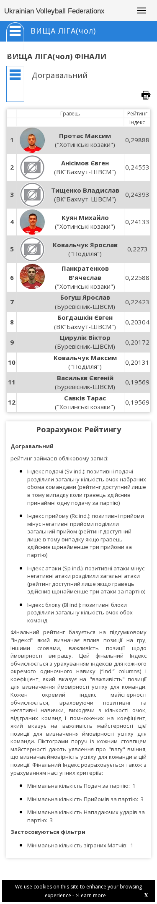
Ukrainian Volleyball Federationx (54, 11)
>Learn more (90, 895)
